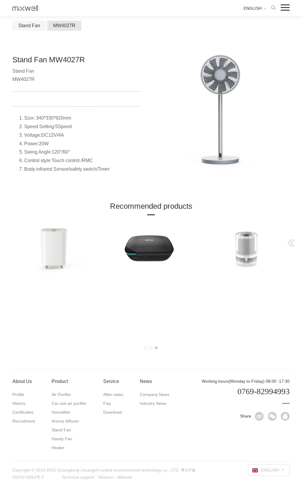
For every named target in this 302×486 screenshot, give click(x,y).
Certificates (22, 412)
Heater (58, 447)
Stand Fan (61, 430)
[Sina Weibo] (259, 416)
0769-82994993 (263, 391)
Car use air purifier (69, 403)
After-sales (113, 394)
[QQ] (285, 416)
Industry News (153, 403)
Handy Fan (62, 438)
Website (124, 477)
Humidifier (61, 412)
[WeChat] (272, 416)
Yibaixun (106, 477)
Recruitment (23, 421)
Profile (18, 394)
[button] (145, 347)
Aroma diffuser (65, 421)
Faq (107, 403)
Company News (154, 394)
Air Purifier (61, 394)
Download (112, 412)
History (18, 403)
